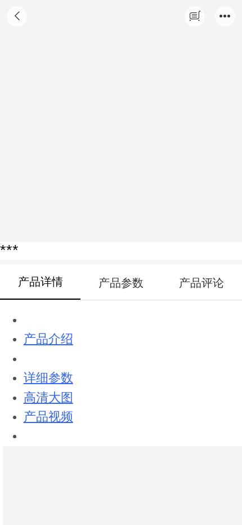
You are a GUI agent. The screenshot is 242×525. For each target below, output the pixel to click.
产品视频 (48, 417)
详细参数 (48, 378)
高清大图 (48, 397)
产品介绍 (48, 339)
